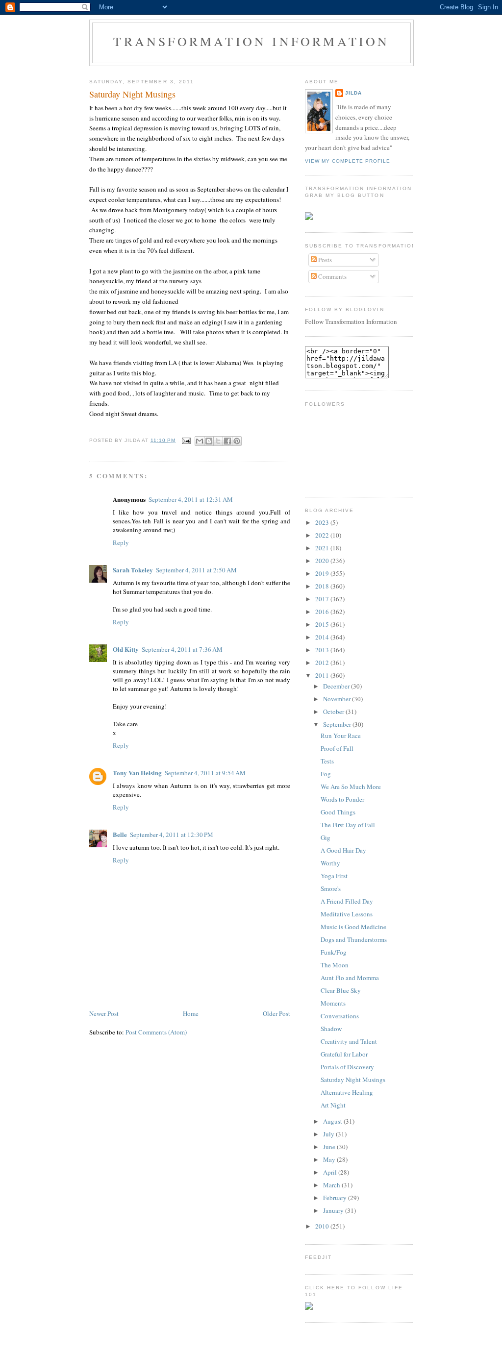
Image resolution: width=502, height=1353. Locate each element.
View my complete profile (347, 161)
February (335, 1197)
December (337, 686)
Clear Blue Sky (341, 990)
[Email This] (199, 441)
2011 (322, 675)
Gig (325, 837)
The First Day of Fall (348, 824)
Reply (121, 542)
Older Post (276, 1013)
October (334, 711)
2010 (322, 1226)
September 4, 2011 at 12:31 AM (191, 499)
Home (191, 1013)
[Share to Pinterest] (237, 441)
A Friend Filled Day (347, 901)
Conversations (340, 1015)
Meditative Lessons (347, 914)
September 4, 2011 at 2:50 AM (196, 570)
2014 (322, 637)
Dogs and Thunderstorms (354, 939)
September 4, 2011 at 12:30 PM (171, 834)
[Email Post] (186, 440)
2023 (322, 522)
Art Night (333, 1105)
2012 (322, 662)
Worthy (330, 863)
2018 (322, 586)
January (334, 1210)
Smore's (331, 888)
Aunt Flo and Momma (350, 977)
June (330, 1146)
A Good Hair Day (343, 850)
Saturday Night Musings (132, 94)
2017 (322, 598)
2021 (322, 547)
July (329, 1134)
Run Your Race (341, 735)
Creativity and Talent (349, 1041)
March (332, 1185)
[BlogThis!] (209, 441)
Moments (333, 1003)
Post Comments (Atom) (156, 1032)
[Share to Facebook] (227, 441)
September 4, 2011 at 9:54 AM (205, 772)
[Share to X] (218, 441)
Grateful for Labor (344, 1054)
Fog (326, 773)
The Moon (335, 964)
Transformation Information (251, 41)
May (330, 1159)
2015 (322, 624)
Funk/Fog (334, 952)
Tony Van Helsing (137, 772)
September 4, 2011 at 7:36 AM (182, 649)
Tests (327, 761)
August (333, 1121)
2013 (322, 649)
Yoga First (334, 875)
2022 (322, 535)
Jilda (353, 93)
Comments (332, 276)
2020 (322, 560)
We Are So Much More (351, 786)
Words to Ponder (342, 799)
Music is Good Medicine (353, 926)
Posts (324, 259)
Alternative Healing (347, 1092)
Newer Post (104, 1013)
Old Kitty (126, 649)
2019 (322, 573)
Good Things (338, 812)
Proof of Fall (337, 748)
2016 (322, 611)
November (337, 698)
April (330, 1172)
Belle (120, 834)
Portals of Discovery (347, 1066)
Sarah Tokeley (133, 569)
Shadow (331, 1028)
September (337, 724)
